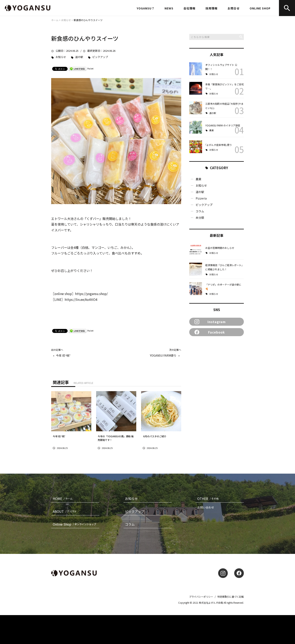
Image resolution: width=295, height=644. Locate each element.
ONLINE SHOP (260, 8)
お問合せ (234, 8)
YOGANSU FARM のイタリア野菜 (222, 125)
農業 (211, 130)
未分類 (200, 218)
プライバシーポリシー (201, 596)
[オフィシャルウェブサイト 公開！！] (195, 68)
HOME (62, 498)
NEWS (169, 8)
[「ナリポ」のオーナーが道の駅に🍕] (195, 288)
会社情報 (189, 8)
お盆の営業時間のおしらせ (219, 247)
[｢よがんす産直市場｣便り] (195, 146)
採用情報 (211, 8)
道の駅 (79, 57)
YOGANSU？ (146, 8)
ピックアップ (100, 57)
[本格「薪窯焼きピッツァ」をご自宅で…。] (195, 88)
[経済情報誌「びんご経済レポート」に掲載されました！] (195, 269)
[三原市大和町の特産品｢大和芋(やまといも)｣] (195, 107)
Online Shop (74, 524)
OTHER (208, 498)
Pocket (90, 68)
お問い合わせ (205, 507)
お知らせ (61, 57)
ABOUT (65, 511)
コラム (200, 211)
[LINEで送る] (77, 68)
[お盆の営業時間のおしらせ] (195, 249)
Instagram (217, 321)
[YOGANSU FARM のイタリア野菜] (195, 127)
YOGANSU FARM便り (163, 355)
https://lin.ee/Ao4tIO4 (83, 299)
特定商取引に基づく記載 (230, 596)
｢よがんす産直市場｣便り (218, 145)
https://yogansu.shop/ (91, 293)
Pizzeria (201, 198)
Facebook (216, 332)
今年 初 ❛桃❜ (63, 355)
